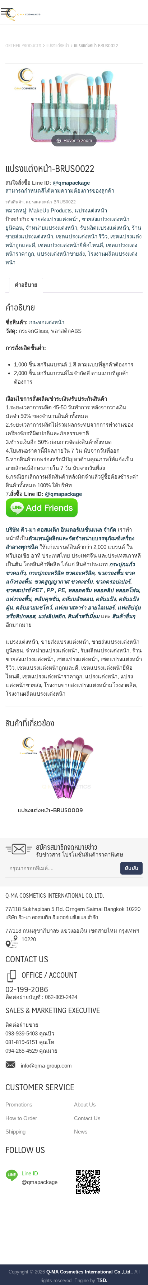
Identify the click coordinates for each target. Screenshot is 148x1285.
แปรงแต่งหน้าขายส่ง (61, 254)
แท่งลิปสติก (51, 616)
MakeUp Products (50, 210)
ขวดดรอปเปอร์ (112, 581)
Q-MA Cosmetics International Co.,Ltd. (89, 1272)
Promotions (18, 1104)
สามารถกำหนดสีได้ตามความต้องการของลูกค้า (59, 191)
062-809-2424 (61, 997)
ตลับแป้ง (105, 599)
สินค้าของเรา (21, 36)
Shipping (15, 1131)
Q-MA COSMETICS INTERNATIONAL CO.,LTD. (54, 895)
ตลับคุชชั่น (46, 599)
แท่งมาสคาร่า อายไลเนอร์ (84, 607)
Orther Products (23, 45)
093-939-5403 (21, 1033)
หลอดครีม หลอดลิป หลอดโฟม (102, 590)
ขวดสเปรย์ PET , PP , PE (35, 590)
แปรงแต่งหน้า (57, 45)
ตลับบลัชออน (76, 599)
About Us (85, 1104)
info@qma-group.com (46, 1065)
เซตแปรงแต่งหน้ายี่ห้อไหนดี (70, 245)
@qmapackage (71, 183)
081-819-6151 (21, 1042)
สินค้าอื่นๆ (123, 616)
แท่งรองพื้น (18, 599)
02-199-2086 (26, 988)
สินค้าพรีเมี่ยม (84, 616)
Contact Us (87, 1118)
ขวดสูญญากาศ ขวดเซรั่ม (63, 581)
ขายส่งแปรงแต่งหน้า (55, 219)
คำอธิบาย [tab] (26, 285)
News (81, 1131)
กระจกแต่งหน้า (46, 322)
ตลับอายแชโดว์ (33, 607)
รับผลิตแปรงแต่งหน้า (104, 228)
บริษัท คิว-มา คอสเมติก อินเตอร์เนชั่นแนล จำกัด (61, 530)
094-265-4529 (21, 1051)
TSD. (102, 1280)
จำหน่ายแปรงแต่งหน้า (51, 228)
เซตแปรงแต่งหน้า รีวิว (81, 236)
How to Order (21, 1118)
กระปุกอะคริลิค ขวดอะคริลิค (60, 573)
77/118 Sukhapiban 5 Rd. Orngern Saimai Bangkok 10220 (72, 909)
